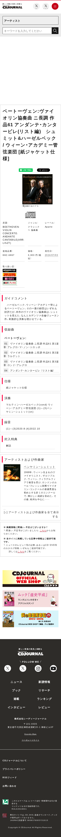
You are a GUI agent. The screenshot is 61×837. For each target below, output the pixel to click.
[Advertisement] (30, 71)
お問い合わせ (9, 785)
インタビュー (17, 707)
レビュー (44, 707)
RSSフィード (10, 777)
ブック (16, 690)
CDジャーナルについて (15, 760)
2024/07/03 (51, 255)
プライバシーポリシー (14, 768)
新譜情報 (44, 682)
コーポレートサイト (30, 740)
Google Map (30, 734)
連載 (16, 699)
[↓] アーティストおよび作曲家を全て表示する (31, 514)
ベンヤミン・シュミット (39, 467)
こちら (43, 530)
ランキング (44, 699)
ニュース (16, 682)
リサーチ (44, 690)
